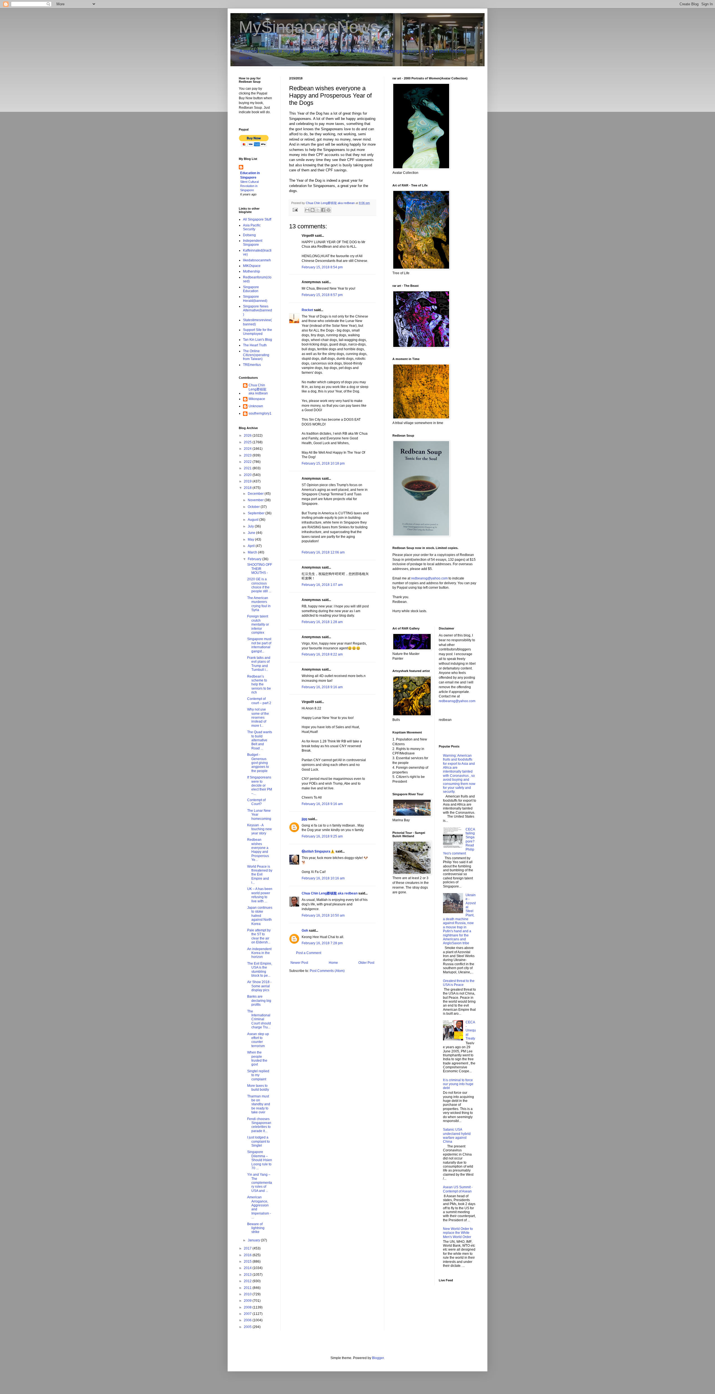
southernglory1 (260, 413)
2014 (248, 1268)
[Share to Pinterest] (328, 210)
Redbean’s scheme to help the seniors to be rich (259, 684)
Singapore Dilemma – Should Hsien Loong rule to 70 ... (259, 1160)
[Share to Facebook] (323, 210)
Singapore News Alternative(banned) (257, 310)
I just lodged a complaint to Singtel (258, 1141)
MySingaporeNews (308, 27)
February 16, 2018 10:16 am (323, 878)
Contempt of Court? (256, 802)
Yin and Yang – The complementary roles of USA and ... (259, 1183)
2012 (248, 1281)
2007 (248, 1314)
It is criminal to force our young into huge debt (458, 1084)
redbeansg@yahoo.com (429, 578)
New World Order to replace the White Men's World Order (458, 1233)
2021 (248, 468)
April (252, 546)
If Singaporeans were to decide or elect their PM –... (259, 785)
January (254, 1240)
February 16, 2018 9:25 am (322, 836)
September (256, 513)
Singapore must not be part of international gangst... (259, 645)
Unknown (256, 406)
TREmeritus (252, 365)
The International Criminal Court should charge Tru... (259, 1019)
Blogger (378, 1358)
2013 (248, 1275)
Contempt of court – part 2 (259, 701)
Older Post (366, 963)
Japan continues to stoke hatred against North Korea (259, 916)
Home (333, 963)
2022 (248, 462)
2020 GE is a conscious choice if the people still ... (259, 585)
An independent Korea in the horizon (259, 953)
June (252, 533)
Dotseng (249, 235)
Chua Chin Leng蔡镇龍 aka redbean (330, 893)
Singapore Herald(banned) (255, 298)
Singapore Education (251, 289)
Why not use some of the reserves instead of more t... (258, 717)
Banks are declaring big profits (259, 1001)
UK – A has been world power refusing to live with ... (259, 895)
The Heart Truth (255, 345)
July (251, 526)
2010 (248, 1294)
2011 (248, 1288)
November (256, 500)
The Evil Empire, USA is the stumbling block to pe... (259, 970)
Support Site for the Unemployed (257, 332)
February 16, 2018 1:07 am (322, 585)
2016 (248, 1255)
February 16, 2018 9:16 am (322, 687)
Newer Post (299, 963)
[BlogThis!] (312, 210)
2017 (248, 1248)
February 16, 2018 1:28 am (322, 622)
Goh (305, 931)
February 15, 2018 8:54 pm (322, 267)
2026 (248, 435)
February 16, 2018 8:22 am (322, 654)
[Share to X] (318, 210)
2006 (248, 1320)
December (256, 494)
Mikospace (257, 399)
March (253, 552)
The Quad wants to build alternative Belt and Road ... (259, 740)
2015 (248, 1261)
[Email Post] (295, 209)
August (253, 520)
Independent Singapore (252, 243)
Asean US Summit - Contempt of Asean (458, 1189)
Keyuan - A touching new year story (259, 829)
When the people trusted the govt (257, 1058)
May (251, 539)
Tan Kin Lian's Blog (257, 340)
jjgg (304, 819)
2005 (248, 1327)
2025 (248, 442)
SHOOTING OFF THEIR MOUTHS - (259, 569)
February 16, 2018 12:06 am (323, 552)
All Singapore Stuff (257, 219)
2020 (248, 475)
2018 (248, 488)
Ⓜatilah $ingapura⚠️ (318, 851)
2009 (248, 1301)
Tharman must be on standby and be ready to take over (258, 1104)
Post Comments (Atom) (327, 971)
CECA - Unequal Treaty (471, 1030)
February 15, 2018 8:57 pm (322, 295)
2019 (248, 481)
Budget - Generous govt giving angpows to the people (258, 763)
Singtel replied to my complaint (258, 1075)
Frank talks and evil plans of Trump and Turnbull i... (258, 664)
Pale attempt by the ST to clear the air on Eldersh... (259, 936)
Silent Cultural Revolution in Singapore (249, 186)
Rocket (307, 310)
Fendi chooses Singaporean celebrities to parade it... (259, 1125)
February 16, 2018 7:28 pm (322, 943)
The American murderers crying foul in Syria (259, 604)
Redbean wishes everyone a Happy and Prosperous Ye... (258, 850)
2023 (248, 455)
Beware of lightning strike (255, 1228)
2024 (248, 449)
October (254, 507)
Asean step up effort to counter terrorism (258, 1040)
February (255, 559)
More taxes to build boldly (258, 1088)
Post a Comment (308, 953)
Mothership (251, 271)
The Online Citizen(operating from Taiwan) (256, 355)
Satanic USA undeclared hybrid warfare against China (457, 1136)
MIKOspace (252, 266)
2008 (248, 1307)
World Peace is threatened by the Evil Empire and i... (259, 875)
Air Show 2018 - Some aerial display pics (259, 986)
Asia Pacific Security (252, 227)
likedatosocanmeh (257, 260)
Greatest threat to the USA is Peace (459, 983)
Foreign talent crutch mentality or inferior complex (258, 624)
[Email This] (307, 210)
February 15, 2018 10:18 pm (323, 463)
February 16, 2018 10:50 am (323, 915)
